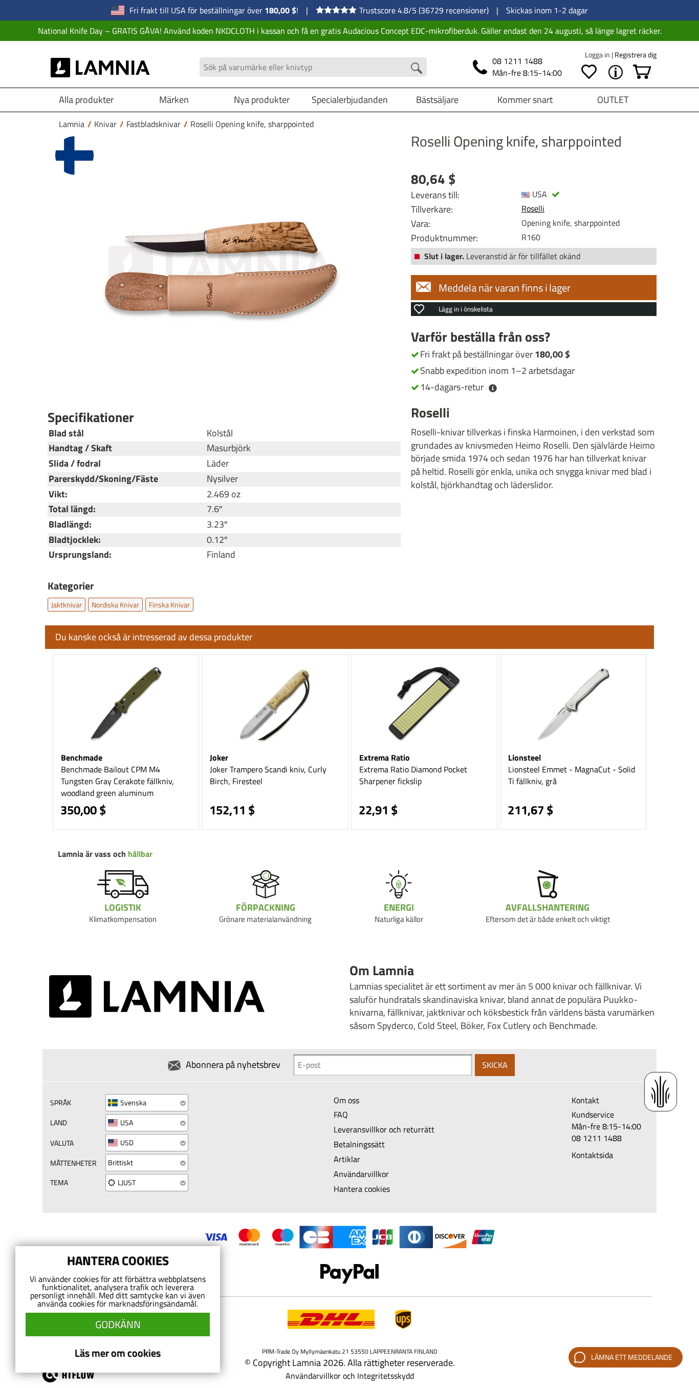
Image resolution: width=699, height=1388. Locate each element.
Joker (219, 757)
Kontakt (585, 1100)
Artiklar (347, 1159)
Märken (174, 100)
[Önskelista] (589, 72)
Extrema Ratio (384, 757)
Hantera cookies (362, 1189)
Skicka (495, 1065)
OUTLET (612, 100)
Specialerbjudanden (350, 100)
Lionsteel (524, 757)
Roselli (532, 208)
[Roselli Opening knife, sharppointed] (221, 268)
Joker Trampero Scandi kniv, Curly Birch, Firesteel (268, 775)
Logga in (598, 54)
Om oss (346, 1100)
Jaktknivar (66, 604)
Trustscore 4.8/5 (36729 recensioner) (424, 10)
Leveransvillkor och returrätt (384, 1129)
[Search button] (416, 68)
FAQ (341, 1114)
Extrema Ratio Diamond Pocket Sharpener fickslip (413, 775)
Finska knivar (169, 604)
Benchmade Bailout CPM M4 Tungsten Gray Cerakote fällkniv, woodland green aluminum (117, 781)
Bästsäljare (437, 100)
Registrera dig (636, 54)
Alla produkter (86, 100)
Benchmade (81, 757)
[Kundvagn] (642, 72)
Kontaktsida (592, 1155)
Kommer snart (525, 100)
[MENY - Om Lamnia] (615, 72)
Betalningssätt (359, 1144)
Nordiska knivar (115, 604)
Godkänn (118, 1324)
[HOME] (100, 67)
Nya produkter (262, 100)
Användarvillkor (361, 1174)
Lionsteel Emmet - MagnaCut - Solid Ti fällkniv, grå (571, 775)
